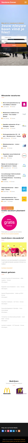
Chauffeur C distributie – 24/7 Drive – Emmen (12, 301)
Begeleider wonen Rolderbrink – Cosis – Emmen (12, 286)
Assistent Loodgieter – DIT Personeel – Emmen (12, 325)
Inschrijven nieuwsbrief (6, 268)
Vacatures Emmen (8, 2)
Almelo (4, 441)
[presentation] (1, 395)
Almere (8, 441)
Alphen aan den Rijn (15, 441)
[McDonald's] (6, 391)
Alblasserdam (17, 439)
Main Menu (26, 2)
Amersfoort (22, 441)
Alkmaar (23, 439)
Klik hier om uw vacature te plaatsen (10, 233)
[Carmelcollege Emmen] (21, 391)
